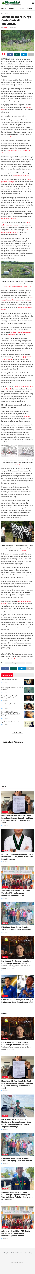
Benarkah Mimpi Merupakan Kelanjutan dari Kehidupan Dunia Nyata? (10, 714)
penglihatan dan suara (8, 218)
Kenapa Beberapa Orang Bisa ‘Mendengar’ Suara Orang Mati (10, 697)
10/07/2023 (5, 682)
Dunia (22, 8)
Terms (25, 1253)
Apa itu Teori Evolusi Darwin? (9, 722)
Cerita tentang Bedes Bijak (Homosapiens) (9, 705)
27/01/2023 (5, 708)
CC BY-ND (17, 465)
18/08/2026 (5, 1202)
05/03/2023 (5, 700)
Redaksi (5, 27)
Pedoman (19, 1253)
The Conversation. (17, 659)
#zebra (29, 663)
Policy (30, 1253)
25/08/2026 (5, 861)
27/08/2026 (5, 825)
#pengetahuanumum (18, 663)
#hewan (8, 663)
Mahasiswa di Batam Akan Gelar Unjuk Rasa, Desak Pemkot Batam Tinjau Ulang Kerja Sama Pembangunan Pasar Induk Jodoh (17, 819)
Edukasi (29, 8)
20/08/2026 (5, 1129)
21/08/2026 (5, 1005)
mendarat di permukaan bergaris (21, 332)
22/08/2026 (5, 970)
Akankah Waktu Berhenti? (9, 680)
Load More (17, 732)
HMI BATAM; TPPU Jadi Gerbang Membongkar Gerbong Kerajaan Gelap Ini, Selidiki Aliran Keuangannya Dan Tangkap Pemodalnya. (16, 1123)
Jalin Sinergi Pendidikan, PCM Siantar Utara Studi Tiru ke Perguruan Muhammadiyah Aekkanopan (15, 893)
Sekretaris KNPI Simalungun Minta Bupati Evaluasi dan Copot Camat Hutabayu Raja (17, 1001)
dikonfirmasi (12, 334)
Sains (6, 13)
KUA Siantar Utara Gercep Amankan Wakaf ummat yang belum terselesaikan (16, 928)
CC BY (30, 286)
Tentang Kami (6, 1253)
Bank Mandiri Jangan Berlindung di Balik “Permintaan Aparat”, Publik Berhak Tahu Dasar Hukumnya (17, 856)
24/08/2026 (5, 932)
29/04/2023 (5, 692)
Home (2, 13)
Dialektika (13, 8)
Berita (3, 8)
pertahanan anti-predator (21, 175)
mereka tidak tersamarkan (9, 137)
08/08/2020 (13, 27)
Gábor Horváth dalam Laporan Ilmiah (16, 286)
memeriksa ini (27, 416)
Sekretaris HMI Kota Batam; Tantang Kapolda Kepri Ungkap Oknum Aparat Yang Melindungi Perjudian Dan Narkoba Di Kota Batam (16, 1196)
